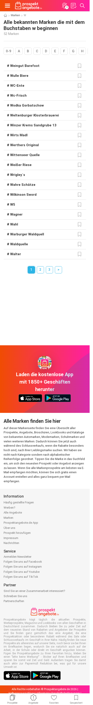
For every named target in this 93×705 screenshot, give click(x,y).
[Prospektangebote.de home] (28, 5)
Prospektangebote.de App (21, 522)
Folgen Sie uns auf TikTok (21, 576)
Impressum (11, 538)
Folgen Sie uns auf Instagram (23, 566)
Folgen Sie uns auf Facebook (23, 561)
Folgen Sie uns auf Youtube (22, 571)
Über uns (9, 528)
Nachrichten (11, 543)
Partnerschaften (14, 601)
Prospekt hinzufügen (17, 532)
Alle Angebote (13, 512)
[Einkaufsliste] (73, 5)
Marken (15, 15)
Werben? (9, 507)
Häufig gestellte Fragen (19, 502)
